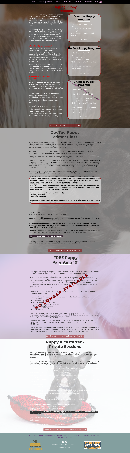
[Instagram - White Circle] (66, 442)
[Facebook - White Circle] (63, 442)
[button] (100, 1)
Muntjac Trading (55, 435)
